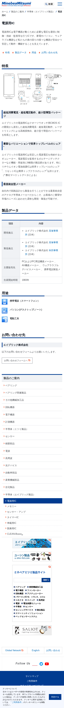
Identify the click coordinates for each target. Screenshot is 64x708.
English (35, 650)
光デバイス (11, 465)
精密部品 (10, 443)
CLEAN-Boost (15, 534)
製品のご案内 (17, 11)
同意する (55, 697)
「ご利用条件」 (16, 702)
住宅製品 (10, 487)
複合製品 (41, 610)
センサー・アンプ (16, 512)
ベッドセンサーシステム (26, 616)
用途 (34, 52)
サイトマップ (32, 676)
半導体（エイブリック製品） (41, 11)
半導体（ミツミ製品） (16, 429)
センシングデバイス (24, 610)
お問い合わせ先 (49, 52)
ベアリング (11, 385)
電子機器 (10, 414)
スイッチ (31, 600)
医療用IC (11, 528)
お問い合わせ (53, 650)
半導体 (19, 606)
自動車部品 (11, 472)
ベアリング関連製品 (15, 392)
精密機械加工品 (36, 587)
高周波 (8, 458)
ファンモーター (34, 590)
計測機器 (10, 422)
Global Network (13, 650)
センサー (10, 436)
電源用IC (11, 501)
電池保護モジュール (32, 603)
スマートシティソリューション (29, 613)
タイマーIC (13, 517)
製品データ (20, 52)
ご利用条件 (32, 681)
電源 (7, 451)
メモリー (11, 506)
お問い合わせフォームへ (16, 360)
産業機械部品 (12, 480)
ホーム (5, 11)
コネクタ (19, 600)
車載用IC (11, 523)
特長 (7, 52)
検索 (50, 4)
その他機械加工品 (14, 400)
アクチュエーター (35, 593)
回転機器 (10, 407)
